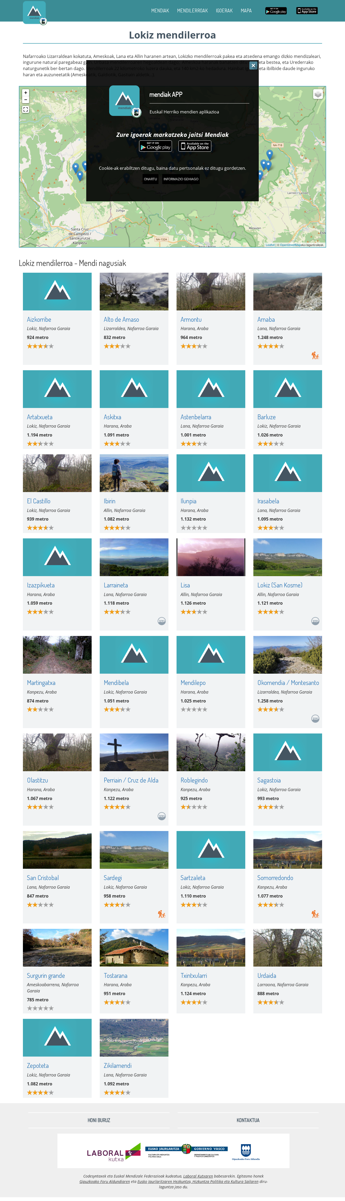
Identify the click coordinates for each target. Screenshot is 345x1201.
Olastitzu (37, 780)
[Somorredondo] (85, 166)
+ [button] (25, 92)
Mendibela (116, 682)
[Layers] (318, 94)
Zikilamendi (118, 1065)
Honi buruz (99, 1120)
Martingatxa (41, 682)
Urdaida (266, 975)
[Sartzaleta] (260, 175)
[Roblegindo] (80, 176)
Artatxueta (40, 417)
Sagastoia (269, 780)
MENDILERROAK (192, 10)
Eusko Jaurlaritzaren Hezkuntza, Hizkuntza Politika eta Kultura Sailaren (197, 1181)
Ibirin (109, 501)
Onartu (150, 179)
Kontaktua (248, 1120)
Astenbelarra (196, 417)
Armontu (191, 319)
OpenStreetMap (290, 245)
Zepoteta (38, 1065)
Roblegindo (194, 780)
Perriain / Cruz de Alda (131, 780)
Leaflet (270, 245)
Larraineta (116, 585)
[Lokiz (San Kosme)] (269, 155)
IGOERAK (224, 10)
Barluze (266, 417)
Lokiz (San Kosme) (279, 585)
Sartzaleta (193, 877)
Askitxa (112, 417)
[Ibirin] (268, 165)
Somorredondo (275, 877)
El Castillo (38, 501)
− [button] (25, 99)
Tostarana (115, 975)
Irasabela (268, 501)
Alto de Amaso (121, 319)
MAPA (246, 10)
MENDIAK (160, 10)
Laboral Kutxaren (198, 1176)
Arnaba (266, 319)
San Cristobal (43, 877)
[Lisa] (263, 164)
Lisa (185, 585)
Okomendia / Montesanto (288, 682)
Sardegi (113, 877)
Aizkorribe (39, 319)
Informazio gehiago (181, 179)
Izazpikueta (41, 585)
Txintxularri (194, 975)
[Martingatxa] (75, 168)
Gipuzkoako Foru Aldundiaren (105, 1181)
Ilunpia (188, 501)
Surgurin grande (46, 975)
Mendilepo (193, 682)
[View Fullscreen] (25, 109)
